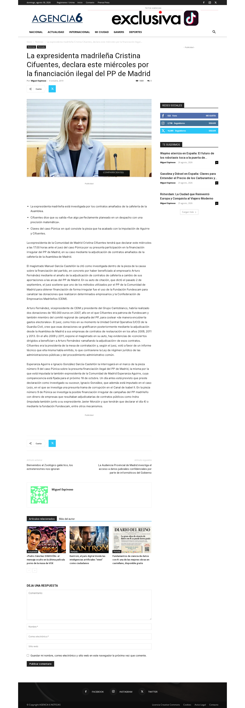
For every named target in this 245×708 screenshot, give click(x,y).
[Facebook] (203, 2)
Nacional (36, 32)
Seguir (212, 123)
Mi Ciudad (102, 32)
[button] (214, 32)
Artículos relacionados (42, 518)
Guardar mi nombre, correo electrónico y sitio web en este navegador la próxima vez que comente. (88, 655)
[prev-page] (29, 570)
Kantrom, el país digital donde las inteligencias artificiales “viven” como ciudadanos (87, 560)
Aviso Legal (200, 704)
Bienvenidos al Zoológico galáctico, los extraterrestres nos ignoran (50, 467)
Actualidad (56, 32)
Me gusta (211, 115)
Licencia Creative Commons (166, 704)
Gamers (119, 32)
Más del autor (67, 518)
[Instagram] (209, 2)
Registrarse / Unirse (66, 2)
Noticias (39, 41)
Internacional (79, 32)
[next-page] (34, 570)
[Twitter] (215, 2)
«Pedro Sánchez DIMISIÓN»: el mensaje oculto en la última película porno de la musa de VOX (46, 560)
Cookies (187, 704)
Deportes (135, 32)
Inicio (80, 2)
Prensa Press (103, 2)
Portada (41, 47)
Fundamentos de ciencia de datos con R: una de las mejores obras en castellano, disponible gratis (130, 560)
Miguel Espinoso (38, 80)
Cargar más (188, 211)
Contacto (90, 2)
